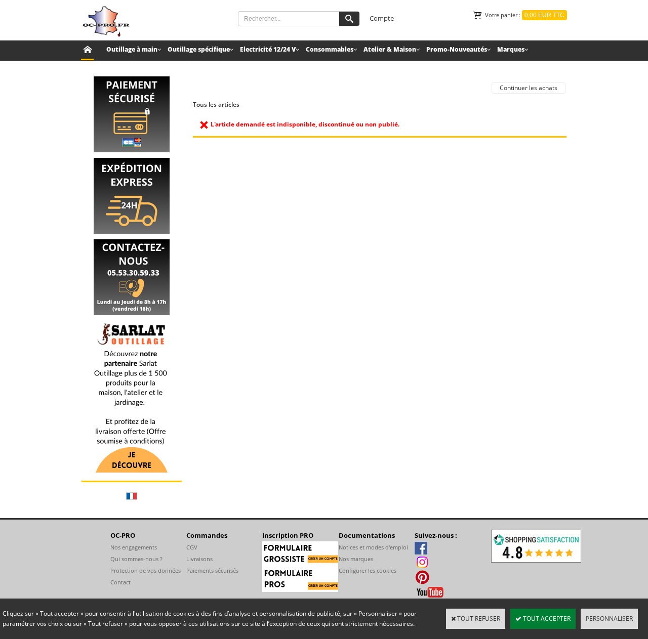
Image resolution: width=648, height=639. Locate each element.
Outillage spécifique (199, 49)
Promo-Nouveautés (456, 49)
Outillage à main (131, 49)
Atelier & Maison (389, 49)
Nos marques (356, 559)
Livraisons (199, 559)
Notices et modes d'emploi (373, 547)
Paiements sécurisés (212, 570)
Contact (120, 582)
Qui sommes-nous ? (136, 559)
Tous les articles (216, 104)
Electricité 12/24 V (268, 49)
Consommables (329, 49)
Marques (510, 49)
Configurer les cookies (367, 570)
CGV (191, 547)
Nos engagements (133, 547)
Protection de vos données (145, 570)
